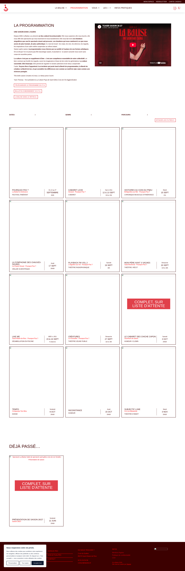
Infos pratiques (123, 8)
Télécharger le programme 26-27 (29, 85)
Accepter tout (38, 563)
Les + (105, 8)
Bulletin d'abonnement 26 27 (27, 91)
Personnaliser (12, 563)
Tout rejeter (25, 563)
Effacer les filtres (164, 120)
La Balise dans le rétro (25, 97)
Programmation (79, 8)
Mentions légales (118, 552)
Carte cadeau (175, 2)
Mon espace (149, 2)
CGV (114, 558)
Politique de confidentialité (121, 555)
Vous (94, 8)
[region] (25, 556)
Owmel (129, 564)
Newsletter (161, 2)
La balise (59, 8)
